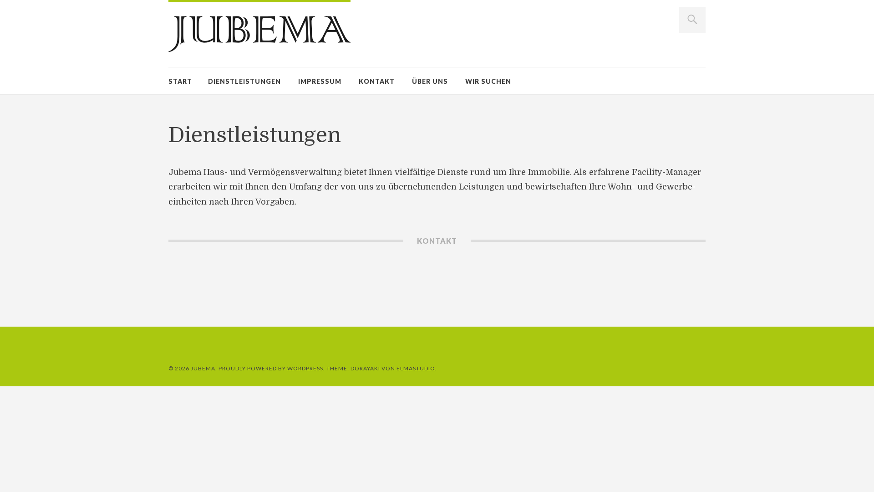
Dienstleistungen (244, 81)
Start (180, 81)
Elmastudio (415, 368)
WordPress (305, 368)
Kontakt (377, 81)
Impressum (319, 81)
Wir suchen (488, 81)
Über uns (430, 81)
